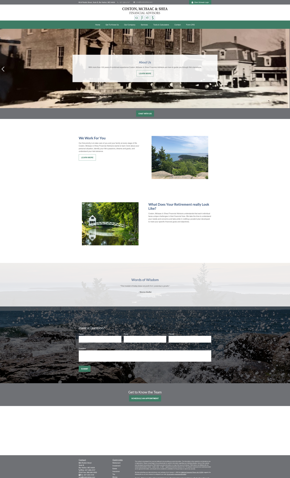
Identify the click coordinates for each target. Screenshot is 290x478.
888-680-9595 (92, 472)
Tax (113, 474)
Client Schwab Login (201, 2)
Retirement (116, 463)
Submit (84, 368)
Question (82, 348)
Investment (116, 466)
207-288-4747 (125, 2)
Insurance (116, 471)
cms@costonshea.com (144, 2)
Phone (171, 334)
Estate (114, 468)
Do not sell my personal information (176, 474)
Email (126, 334)
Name (81, 334)
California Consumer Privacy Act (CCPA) (192, 472)
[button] (98, 24)
